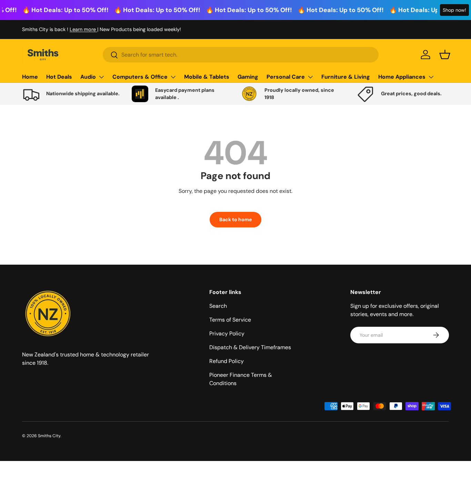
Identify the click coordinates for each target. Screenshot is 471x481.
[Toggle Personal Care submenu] (310, 77)
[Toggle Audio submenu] (101, 77)
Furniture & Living (345, 76)
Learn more (83, 29)
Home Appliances (401, 76)
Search (218, 306)
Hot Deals (59, 76)
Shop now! (454, 10)
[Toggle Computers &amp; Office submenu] (173, 77)
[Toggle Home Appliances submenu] (431, 77)
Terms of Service (230, 319)
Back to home (235, 219)
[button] (444, 54)
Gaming (248, 76)
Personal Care (286, 76)
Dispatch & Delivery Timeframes (250, 347)
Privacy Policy (226, 333)
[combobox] (241, 54)
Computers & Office (140, 76)
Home (30, 76)
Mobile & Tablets (206, 76)
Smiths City (49, 436)
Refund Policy (226, 361)
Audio (88, 76)
